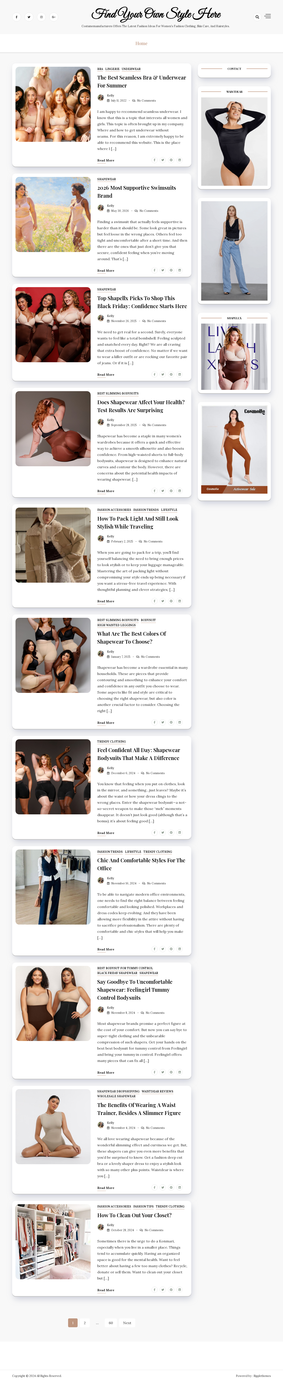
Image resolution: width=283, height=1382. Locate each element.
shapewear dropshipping (118, 1091)
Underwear (131, 69)
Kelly (110, 95)
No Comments (146, 100)
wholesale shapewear (116, 1096)
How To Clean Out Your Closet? (134, 1215)
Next (127, 1323)
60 (111, 1323)
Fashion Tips (143, 1206)
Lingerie (112, 69)
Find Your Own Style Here (156, 14)
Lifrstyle (133, 851)
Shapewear (106, 179)
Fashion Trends (146, 510)
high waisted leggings (116, 625)
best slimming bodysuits (118, 393)
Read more (105, 160)
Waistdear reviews (157, 1091)
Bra (100, 69)
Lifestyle (169, 510)
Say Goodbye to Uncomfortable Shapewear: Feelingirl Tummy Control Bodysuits (134, 989)
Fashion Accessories (114, 510)
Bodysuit (148, 620)
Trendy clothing (111, 741)
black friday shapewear (117, 973)
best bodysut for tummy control (125, 968)
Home (141, 43)
